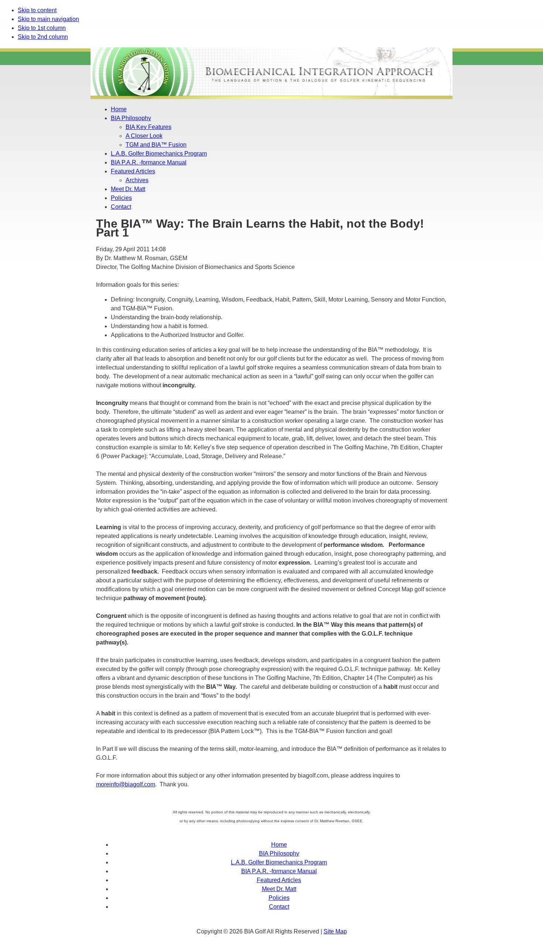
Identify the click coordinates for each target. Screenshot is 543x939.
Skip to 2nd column (43, 37)
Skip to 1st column (42, 28)
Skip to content (37, 10)
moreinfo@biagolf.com (125, 784)
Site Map (335, 931)
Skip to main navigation (48, 19)
